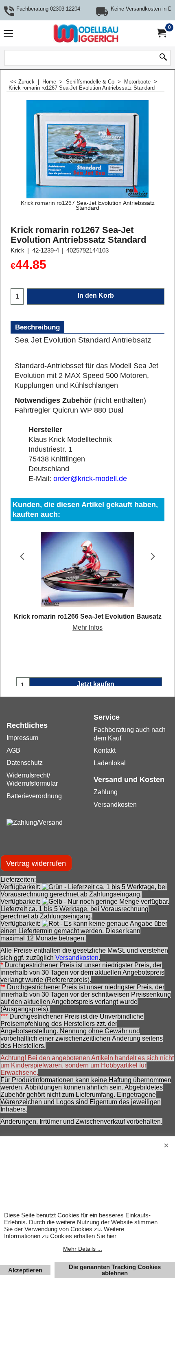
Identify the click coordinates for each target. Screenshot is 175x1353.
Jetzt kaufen (95, 684)
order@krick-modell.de (90, 478)
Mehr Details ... (82, 1248)
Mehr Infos (87, 627)
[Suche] (163, 57)
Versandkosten (76, 957)
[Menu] (8, 34)
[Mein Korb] (161, 33)
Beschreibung (37, 327)
